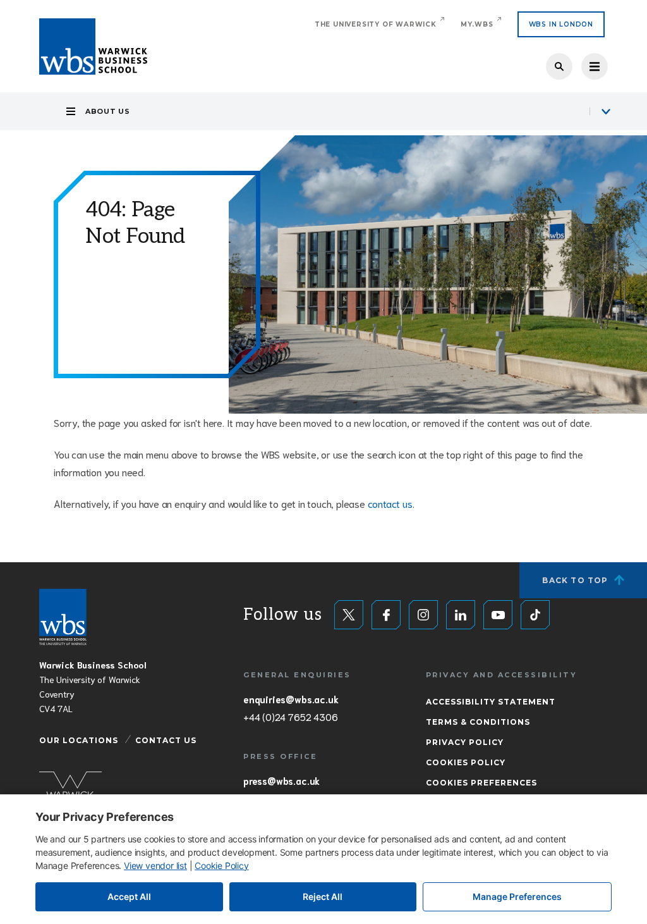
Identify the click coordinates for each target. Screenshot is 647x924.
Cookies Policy (465, 762)
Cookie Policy (221, 865)
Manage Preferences (517, 896)
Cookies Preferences (481, 782)
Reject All (322, 896)
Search (559, 66)
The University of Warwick (376, 24)
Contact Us (166, 740)
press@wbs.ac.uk (281, 780)
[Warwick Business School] (93, 46)
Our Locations (78, 740)
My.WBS (477, 24)
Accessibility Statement (490, 701)
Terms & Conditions (478, 722)
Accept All (129, 896)
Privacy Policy (465, 742)
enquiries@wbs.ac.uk (290, 699)
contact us (390, 503)
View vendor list (155, 865)
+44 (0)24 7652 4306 (290, 716)
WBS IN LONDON (561, 24)
